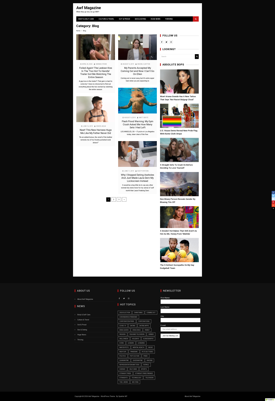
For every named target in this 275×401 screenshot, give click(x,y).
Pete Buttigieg (147, 352)
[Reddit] (273, 198)
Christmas (138, 312)
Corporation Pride (126, 321)
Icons (121, 343)
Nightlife (122, 352)
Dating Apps (144, 326)
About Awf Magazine (85, 299)
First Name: (165, 298)
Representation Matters (129, 365)
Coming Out (151, 312)
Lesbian (131, 343)
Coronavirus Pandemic (128, 317)
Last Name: (165, 307)
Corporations (144, 321)
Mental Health (138, 347)
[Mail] (273, 205)
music (150, 347)
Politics (122, 356)
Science (122, 369)
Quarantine (124, 360)
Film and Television (137, 334)
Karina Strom (101, 64)
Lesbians (141, 343)
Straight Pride (125, 373)
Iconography (148, 339)
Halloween (123, 339)
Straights (123, 378)
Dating (132, 326)
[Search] (197, 56)
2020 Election (124, 312)
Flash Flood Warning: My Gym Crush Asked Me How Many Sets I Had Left (137, 124)
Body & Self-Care (86, 19)
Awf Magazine (88, 8)
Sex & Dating (140, 19)
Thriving (169, 19)
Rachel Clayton (143, 64)
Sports (144, 369)
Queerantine (138, 360)
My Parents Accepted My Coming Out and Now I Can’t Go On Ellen (137, 71)
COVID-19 (122, 326)
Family (147, 330)
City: (162, 316)
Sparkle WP (122, 396)
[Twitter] (273, 195)
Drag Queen (123, 330)
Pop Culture (134, 356)
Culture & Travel (106, 19)
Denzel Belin (101, 126)
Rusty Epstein (142, 171)
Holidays (135, 339)
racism (149, 360)
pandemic (134, 352)
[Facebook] (273, 192)
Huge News (155, 19)
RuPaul (146, 365)
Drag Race (137, 330)
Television (149, 378)
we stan (135, 382)
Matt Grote (143, 117)
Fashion (122, 334)
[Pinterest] (273, 202)
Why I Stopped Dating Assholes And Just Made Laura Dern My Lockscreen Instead (137, 178)
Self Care (133, 369)
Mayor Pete (124, 347)
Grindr (151, 334)
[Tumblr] (273, 208)
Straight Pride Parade (144, 373)
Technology (136, 378)
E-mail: (163, 325)
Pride (146, 356)
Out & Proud (124, 19)
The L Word (123, 382)
